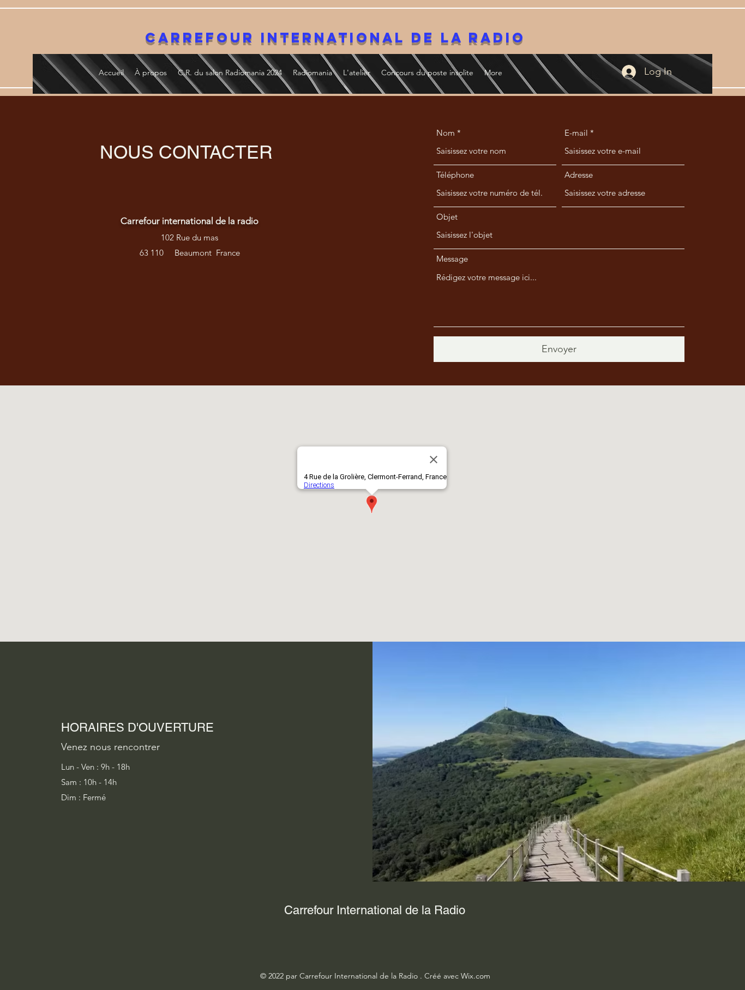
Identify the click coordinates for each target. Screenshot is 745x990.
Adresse (578, 175)
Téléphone (455, 175)
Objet (447, 217)
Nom (445, 133)
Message (452, 259)
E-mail (576, 133)
